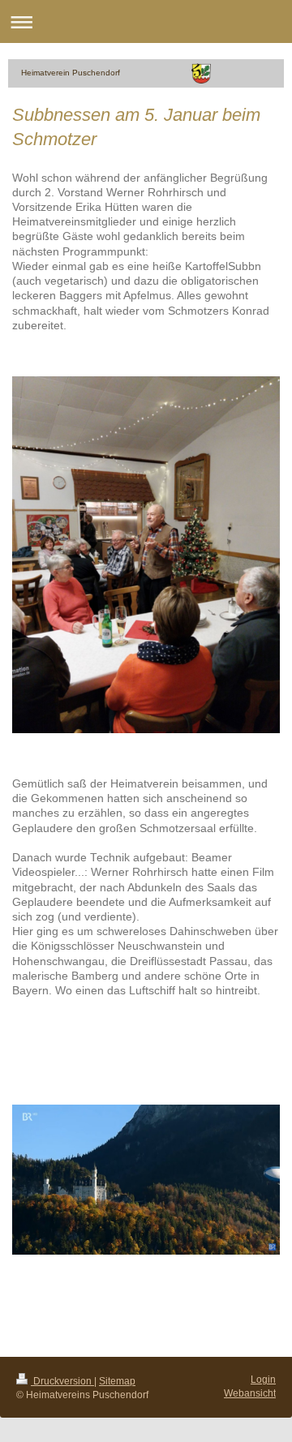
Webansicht (250, 1393)
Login (263, 1379)
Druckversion (62, 1380)
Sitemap (117, 1380)
